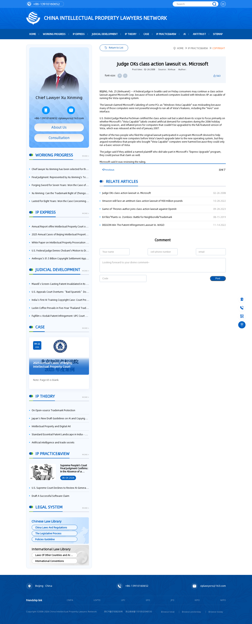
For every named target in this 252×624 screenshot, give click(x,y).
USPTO (97, 600)
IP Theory (130, 34)
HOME (32, 34)
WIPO (223, 600)
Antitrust (199, 34)
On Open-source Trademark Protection (53, 410)
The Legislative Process (48, 533)
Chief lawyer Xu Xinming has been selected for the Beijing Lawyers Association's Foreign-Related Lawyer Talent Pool (60, 169)
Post (217, 278)
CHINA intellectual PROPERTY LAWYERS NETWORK (105, 17)
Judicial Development (105, 34)
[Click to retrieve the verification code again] (140, 278)
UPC (123, 600)
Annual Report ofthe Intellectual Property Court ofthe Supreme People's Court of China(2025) (60, 226)
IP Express (79, 34)
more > (85, 156)
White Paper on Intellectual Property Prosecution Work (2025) (60, 242)
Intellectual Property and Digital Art (51, 426)
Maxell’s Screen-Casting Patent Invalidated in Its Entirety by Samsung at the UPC (60, 284)
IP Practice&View (166, 34)
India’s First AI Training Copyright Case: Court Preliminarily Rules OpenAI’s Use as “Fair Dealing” (60, 300)
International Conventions (49, 561)
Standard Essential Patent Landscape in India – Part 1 (60, 434)
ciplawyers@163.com (71, 118)
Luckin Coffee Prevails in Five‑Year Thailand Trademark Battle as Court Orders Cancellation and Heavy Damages (60, 308)
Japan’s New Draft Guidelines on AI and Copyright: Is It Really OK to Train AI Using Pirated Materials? (60, 418)
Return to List (116, 47)
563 (218, 76)
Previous (109, 170)
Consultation (59, 137)
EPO (148, 600)
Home (180, 48)
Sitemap (218, 34)
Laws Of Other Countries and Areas (54, 555)
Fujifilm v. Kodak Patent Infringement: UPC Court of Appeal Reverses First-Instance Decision (60, 316)
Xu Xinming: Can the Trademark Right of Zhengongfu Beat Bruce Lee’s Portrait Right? (60, 193)
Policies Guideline (45, 539)
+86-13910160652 (46, 4)
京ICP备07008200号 (113, 611)
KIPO (197, 600)
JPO (172, 600)
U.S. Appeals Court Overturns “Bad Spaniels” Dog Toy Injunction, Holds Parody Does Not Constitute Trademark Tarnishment (60, 291)
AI (184, 34)
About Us (59, 127)
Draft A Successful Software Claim (50, 496)
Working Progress (54, 34)
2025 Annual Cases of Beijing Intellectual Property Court (60, 234)
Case (146, 34)
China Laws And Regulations (51, 527)
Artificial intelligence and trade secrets (53, 442)
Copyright (218, 48)
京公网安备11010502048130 (138, 611)
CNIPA (70, 600)
